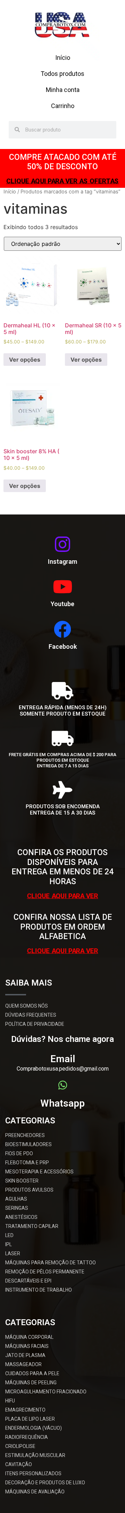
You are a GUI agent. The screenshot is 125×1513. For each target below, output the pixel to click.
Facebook (63, 646)
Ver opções (24, 359)
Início (62, 57)
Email (62, 1059)
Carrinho (62, 105)
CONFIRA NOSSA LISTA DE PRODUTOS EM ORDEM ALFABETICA (63, 926)
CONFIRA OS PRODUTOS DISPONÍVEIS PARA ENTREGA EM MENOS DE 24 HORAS (62, 867)
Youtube (62, 604)
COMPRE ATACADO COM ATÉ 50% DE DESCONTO (62, 162)
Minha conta (63, 89)
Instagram (62, 561)
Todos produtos (62, 73)
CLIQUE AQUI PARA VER (62, 895)
